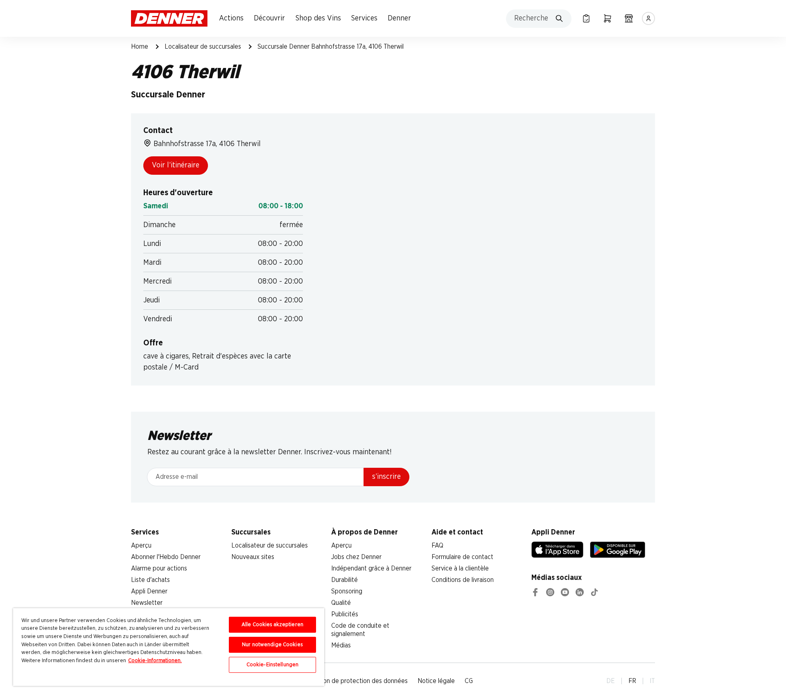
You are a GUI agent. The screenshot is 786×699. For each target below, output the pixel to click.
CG (469, 681)
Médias (341, 645)
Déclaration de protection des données (353, 681)
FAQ (437, 545)
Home (139, 46)
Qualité (341, 603)
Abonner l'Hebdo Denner (166, 557)
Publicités (344, 614)
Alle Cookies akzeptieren (272, 624)
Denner (399, 18)
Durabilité (344, 580)
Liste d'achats (150, 580)
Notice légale (436, 681)
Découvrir (269, 18)
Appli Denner (149, 591)
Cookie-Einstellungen (272, 664)
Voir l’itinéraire (175, 165)
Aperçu (141, 545)
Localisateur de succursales (203, 46)
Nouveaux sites (252, 557)
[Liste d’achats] (586, 18)
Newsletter (147, 603)
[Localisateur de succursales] (629, 18)
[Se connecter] (648, 18)
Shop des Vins (318, 18)
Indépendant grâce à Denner (371, 568)
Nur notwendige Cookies (272, 644)
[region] (168, 647)
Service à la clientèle (460, 568)
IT (652, 681)
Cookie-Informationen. (155, 660)
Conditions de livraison (462, 580)
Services (364, 18)
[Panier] (607, 18)
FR (632, 681)
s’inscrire (386, 476)
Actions (231, 18)
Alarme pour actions (159, 568)
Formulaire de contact (462, 557)
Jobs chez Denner (356, 557)
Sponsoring (346, 591)
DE (610, 681)
